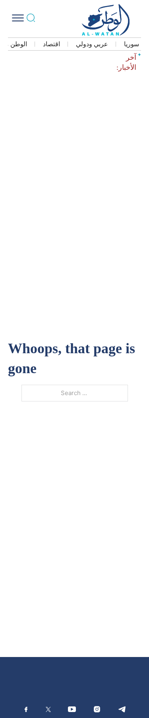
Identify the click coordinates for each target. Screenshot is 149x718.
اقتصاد (51, 44)
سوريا (131, 44)
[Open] (18, 18)
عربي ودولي (92, 44)
